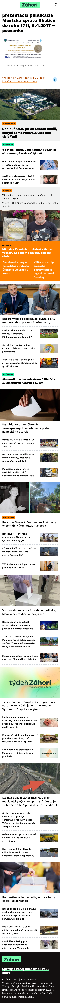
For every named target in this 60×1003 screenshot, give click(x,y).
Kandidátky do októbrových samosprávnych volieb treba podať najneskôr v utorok (26, 428)
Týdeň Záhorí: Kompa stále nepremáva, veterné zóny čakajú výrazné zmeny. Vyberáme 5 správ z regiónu (29, 705)
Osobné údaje (46, 983)
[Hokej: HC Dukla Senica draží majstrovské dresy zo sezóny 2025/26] (49, 443)
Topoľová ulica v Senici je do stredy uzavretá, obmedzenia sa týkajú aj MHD (19, 363)
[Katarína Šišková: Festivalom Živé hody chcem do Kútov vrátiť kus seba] (30, 497)
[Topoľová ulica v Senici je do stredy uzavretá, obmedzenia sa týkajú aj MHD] (49, 363)
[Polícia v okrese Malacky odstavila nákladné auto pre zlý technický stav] (49, 930)
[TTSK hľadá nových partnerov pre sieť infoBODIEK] (49, 566)
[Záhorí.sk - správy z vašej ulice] (30, 5)
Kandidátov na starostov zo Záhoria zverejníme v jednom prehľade (18, 753)
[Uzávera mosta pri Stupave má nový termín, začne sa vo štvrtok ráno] (49, 837)
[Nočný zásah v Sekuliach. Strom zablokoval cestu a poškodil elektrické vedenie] (49, 625)
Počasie (7, 191)
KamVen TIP (7, 245)
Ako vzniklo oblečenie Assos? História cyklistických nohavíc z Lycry (28, 381)
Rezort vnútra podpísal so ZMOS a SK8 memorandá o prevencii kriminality (28, 320)
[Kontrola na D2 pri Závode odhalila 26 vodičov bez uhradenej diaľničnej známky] (49, 852)
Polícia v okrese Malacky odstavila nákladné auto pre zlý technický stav (19, 930)
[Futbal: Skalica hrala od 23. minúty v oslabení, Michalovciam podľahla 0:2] (49, 333)
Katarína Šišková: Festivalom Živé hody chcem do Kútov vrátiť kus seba (29, 523)
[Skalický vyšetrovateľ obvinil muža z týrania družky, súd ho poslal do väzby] (49, 179)
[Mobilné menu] (4, 4)
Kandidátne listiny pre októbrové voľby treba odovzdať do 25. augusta (15, 944)
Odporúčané (9, 124)
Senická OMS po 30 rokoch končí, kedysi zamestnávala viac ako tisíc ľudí (29, 133)
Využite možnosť (19, 983)
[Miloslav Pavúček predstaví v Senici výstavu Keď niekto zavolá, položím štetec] (30, 225)
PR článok (8, 145)
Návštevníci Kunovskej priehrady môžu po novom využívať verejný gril (16, 537)
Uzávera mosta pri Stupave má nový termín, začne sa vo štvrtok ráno (19, 837)
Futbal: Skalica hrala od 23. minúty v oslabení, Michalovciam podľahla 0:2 (17, 333)
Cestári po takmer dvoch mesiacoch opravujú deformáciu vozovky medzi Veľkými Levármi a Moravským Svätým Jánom (19, 820)
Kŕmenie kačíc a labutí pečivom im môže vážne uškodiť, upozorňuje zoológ (19, 551)
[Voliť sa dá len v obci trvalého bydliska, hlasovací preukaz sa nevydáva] (30, 590)
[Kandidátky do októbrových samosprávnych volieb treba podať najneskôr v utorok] (30, 405)
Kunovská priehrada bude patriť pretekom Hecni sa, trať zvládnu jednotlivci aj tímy (20, 738)
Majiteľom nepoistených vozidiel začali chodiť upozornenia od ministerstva (18, 472)
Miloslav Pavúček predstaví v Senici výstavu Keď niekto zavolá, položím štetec (27, 252)
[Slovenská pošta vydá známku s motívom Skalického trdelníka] (49, 657)
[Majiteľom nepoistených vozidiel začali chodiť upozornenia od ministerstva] (49, 472)
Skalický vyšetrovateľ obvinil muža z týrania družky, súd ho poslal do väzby (18, 179)
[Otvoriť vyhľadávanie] (56, 4)
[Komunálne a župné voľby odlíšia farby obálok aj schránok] (30, 877)
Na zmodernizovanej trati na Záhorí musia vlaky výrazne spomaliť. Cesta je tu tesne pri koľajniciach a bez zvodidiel (29, 801)
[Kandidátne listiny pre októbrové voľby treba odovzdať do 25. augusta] (49, 944)
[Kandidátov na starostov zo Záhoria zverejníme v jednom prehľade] (49, 753)
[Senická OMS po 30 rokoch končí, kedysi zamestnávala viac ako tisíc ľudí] (30, 104)
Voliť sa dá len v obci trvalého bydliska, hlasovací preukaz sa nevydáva (29, 612)
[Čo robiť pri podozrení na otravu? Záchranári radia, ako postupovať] (49, 348)
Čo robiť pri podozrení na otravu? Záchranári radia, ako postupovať (18, 348)
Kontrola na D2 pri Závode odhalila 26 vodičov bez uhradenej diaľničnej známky (18, 852)
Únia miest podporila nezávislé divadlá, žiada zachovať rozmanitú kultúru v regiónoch (19, 165)
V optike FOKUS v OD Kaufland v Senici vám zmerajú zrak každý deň (29, 151)
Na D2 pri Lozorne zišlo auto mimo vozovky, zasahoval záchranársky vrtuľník (18, 457)
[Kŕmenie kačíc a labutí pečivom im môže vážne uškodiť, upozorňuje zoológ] (49, 551)
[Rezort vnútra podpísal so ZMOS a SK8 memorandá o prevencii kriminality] (30, 299)
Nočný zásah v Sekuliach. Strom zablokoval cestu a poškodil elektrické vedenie (17, 625)
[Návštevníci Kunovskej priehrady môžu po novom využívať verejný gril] (49, 537)
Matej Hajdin (25, 65)
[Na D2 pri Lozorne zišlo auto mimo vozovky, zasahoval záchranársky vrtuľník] (49, 457)
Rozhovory (8, 517)
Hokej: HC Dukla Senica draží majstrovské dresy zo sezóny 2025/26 (18, 443)
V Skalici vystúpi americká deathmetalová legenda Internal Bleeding (28, 270)
